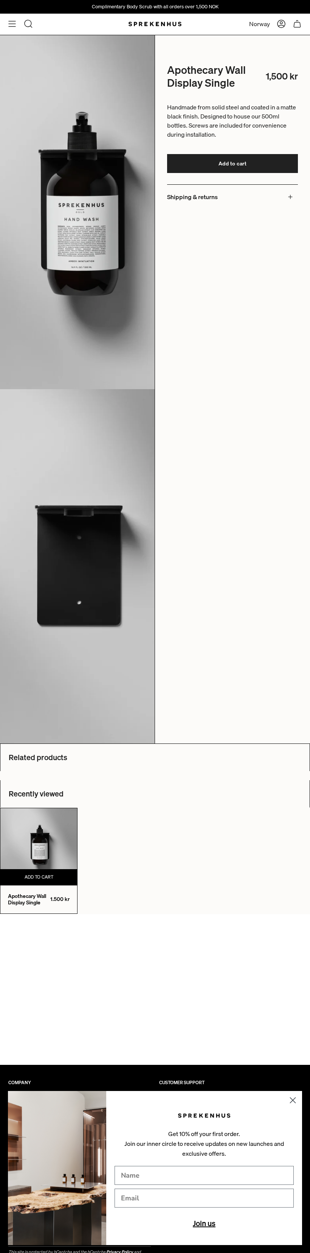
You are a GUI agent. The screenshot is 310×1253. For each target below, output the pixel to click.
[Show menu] (12, 24)
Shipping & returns (192, 197)
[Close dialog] (292, 1100)
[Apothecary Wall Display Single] (38, 846)
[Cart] (297, 24)
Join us (204, 1223)
